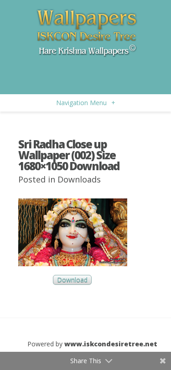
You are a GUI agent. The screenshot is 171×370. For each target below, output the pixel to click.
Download (72, 280)
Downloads (79, 179)
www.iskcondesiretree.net (110, 344)
